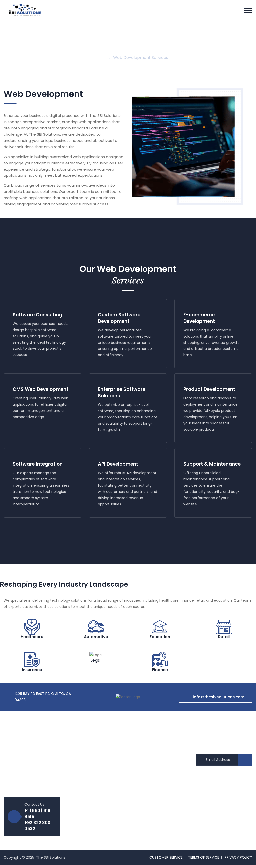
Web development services (160, 738)
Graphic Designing (152, 778)
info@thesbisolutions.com (218, 697)
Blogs (76, 814)
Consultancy (147, 786)
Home (98, 57)
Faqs (76, 806)
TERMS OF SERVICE (203, 857)
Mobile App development (158, 746)
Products (79, 772)
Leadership (81, 755)
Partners (79, 789)
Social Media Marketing (156, 769)
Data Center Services (154, 795)
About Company (86, 738)
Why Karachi (83, 797)
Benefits (79, 746)
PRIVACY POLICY (238, 857)
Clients (78, 780)
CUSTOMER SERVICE (166, 857)
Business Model (85, 763)
